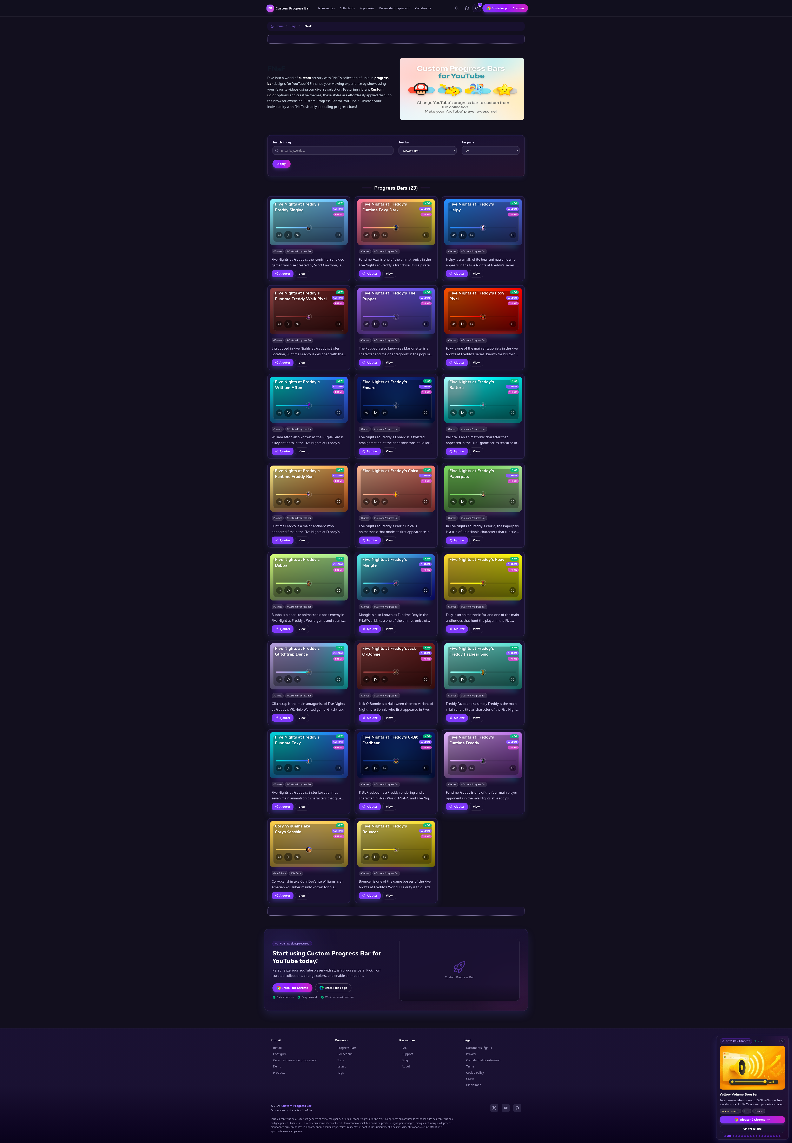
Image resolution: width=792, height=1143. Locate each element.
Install (277, 1048)
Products (279, 1072)
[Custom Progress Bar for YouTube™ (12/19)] (759, 1136)
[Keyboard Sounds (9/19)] (751, 1136)
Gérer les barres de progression (295, 1060)
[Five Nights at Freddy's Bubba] (308, 577)
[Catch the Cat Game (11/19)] (756, 1136)
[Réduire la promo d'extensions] (782, 1041)
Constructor (423, 8)
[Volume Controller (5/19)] (739, 1136)
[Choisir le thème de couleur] (467, 8)
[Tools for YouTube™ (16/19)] (771, 1136)
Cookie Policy (475, 1072)
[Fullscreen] (338, 235)
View (302, 273)
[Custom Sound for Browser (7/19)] (745, 1136)
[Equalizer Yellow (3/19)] (732, 1136)
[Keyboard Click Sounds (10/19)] (753, 1136)
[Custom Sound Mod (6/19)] (742, 1136)
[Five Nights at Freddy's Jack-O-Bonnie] (396, 666)
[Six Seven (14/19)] (765, 1136)
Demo (277, 1066)
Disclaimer (473, 1085)
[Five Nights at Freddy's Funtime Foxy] (308, 755)
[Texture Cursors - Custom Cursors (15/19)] (768, 1136)
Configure (280, 1054)
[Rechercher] (457, 8)
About (406, 1066)
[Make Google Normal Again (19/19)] (779, 1136)
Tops (340, 1060)
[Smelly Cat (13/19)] (762, 1136)
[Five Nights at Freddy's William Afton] (308, 400)
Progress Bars (347, 1048)
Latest (341, 1066)
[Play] (288, 235)
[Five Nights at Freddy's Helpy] (483, 222)
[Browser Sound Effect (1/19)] (725, 1136)
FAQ (404, 1048)
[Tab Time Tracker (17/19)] (774, 1136)
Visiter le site (752, 1129)
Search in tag (281, 142)
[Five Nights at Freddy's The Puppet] (396, 311)
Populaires (367, 8)
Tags (340, 1072)
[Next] (297, 235)
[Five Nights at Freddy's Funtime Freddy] (483, 755)
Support (407, 1054)
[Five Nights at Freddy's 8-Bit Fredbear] (396, 755)
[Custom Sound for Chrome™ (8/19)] (748, 1136)
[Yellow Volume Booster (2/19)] (728, 1136)
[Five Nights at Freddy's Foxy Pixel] (483, 311)
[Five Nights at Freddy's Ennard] (396, 400)
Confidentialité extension (483, 1060)
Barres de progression (394, 8)
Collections (347, 8)
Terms (470, 1066)
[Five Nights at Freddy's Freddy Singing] (308, 222)
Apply (281, 164)
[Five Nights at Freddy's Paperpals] (483, 488)
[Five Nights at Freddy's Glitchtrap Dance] (308, 666)
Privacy (471, 1054)
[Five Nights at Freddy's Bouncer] (396, 844)
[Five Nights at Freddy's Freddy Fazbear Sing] (483, 666)
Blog (405, 1060)
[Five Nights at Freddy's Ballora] (483, 400)
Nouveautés (326, 8)
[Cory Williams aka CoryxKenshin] (308, 844)
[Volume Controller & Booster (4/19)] (736, 1136)
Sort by (403, 142)
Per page (468, 142)
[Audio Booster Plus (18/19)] (777, 1136)
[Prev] (279, 235)
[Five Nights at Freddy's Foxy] (483, 577)
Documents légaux (479, 1048)
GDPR (470, 1079)
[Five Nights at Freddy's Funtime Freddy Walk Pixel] (308, 311)
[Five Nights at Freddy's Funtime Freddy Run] (308, 488)
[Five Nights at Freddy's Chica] (396, 488)
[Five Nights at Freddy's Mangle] (396, 577)
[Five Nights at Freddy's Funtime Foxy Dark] (396, 222)
